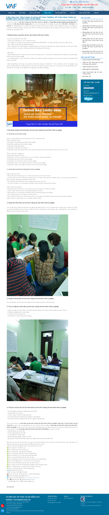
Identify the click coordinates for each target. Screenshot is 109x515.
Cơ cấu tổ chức (52, 500)
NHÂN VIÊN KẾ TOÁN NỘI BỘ (91, 69)
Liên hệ (96, 13)
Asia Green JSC (87, 76)
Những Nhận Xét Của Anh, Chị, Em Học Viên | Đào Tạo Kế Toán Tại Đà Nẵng (93, 30)
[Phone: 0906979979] (2, 505)
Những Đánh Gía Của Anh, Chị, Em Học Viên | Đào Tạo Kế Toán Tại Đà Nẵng (93, 36)
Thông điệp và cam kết (54, 502)
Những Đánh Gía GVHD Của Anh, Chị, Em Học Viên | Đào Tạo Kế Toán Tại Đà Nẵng (93, 43)
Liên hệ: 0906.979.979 (80, 2)
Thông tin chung (52, 498)
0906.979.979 (89, 88)
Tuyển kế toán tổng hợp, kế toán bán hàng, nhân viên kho (93, 63)
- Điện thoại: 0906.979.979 (12, 509)
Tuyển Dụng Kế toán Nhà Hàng (91, 59)
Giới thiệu (22, 13)
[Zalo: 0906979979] (2, 510)
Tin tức (72, 13)
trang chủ (11, 13)
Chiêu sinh (47, 13)
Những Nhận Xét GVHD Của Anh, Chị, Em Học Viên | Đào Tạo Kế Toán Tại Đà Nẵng (93, 23)
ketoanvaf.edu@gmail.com (91, 93)
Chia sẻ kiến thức (60, 13)
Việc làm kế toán (84, 13)
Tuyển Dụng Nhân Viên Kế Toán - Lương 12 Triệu (93, 73)
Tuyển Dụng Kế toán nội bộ (90, 66)
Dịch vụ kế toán (35, 13)
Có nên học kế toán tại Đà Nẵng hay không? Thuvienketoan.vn (29, 6)
